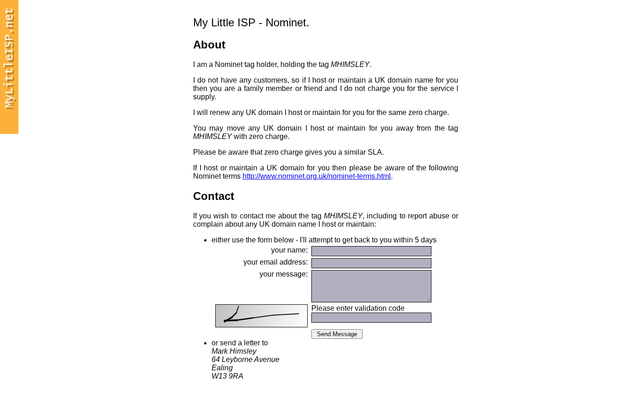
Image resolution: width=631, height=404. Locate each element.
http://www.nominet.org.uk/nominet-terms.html (317, 176)
